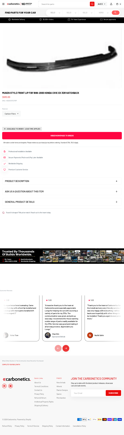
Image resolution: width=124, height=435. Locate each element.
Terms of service (33, 426)
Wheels (59, 386)
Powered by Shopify (24, 419)
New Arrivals (61, 383)
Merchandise (61, 398)
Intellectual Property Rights (43, 402)
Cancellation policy (79, 426)
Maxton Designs (62, 390)
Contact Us (38, 390)
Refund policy (7, 426)
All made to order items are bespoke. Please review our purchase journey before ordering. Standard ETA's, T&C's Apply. (40, 143)
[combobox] (67, 4)
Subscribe (113, 393)
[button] (3, 4)
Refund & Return (40, 398)
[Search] (92, 4)
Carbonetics (12, 419)
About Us (37, 383)
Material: (5, 109)
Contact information (63, 426)
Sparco (59, 394)
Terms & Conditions (41, 386)
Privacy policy (19, 426)
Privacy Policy (39, 394)
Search (116, 13)
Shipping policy (47, 426)
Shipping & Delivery (41, 405)
